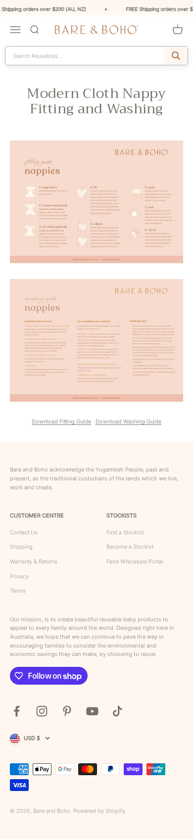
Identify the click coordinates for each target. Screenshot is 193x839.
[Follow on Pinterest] (67, 711)
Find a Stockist (125, 532)
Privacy (19, 576)
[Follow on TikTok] (117, 711)
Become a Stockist (129, 546)
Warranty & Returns (33, 561)
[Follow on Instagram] (41, 711)
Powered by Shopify (99, 810)
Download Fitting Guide (61, 421)
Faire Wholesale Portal (134, 561)
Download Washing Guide (128, 421)
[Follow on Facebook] (16, 711)
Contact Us (24, 532)
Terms (18, 590)
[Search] (176, 56)
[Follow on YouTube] (92, 711)
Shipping (21, 546)
